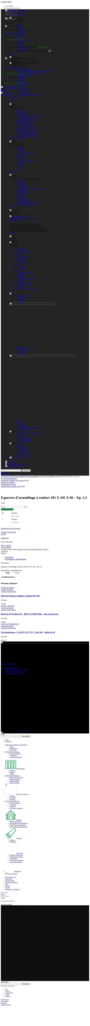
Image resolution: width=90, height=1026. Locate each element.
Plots (20, 436)
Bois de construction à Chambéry (16, 670)
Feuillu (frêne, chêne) (25, 75)
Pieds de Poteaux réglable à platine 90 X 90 (20, 596)
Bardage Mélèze (14, 781)
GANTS (17, 270)
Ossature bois (23, 187)
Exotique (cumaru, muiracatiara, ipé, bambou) (34, 71)
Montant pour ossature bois (18, 825)
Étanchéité (17, 155)
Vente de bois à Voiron (13, 671)
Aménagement (15, 97)
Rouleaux (21, 298)
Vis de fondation (24, 89)
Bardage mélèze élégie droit (28, 134)
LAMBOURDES (20, 77)
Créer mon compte (6, 887)
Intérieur (21, 149)
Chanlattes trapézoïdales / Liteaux (30, 189)
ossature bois (9, 975)
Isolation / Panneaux (17, 138)
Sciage (20, 183)
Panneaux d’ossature (16, 821)
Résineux (21, 79)
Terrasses (13, 54)
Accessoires (14, 290)
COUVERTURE (20, 191)
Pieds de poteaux (24, 451)
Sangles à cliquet (24, 284)
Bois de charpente (20, 181)
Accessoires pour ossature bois (19, 827)
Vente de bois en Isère (8, 664)
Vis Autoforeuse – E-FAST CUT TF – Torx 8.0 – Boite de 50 (28, 632)
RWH (20, 169)
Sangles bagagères (24, 282)
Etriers (20, 453)
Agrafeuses (22, 262)
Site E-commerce (25, 731)
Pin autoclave (23, 32)
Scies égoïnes (23, 250)
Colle (20, 352)
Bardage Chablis (15, 782)
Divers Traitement (24, 430)
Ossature (17, 38)
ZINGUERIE (19, 197)
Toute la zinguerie (24, 201)
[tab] (47, 557)
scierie (7, 977)
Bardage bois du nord (21, 122)
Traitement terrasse (24, 438)
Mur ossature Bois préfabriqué (19, 823)
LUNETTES (18, 276)
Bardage (12, 101)
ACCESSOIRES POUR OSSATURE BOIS (28, 231)
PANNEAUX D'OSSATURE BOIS (25, 224)
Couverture (13, 805)
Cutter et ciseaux (24, 252)
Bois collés (18, 46)
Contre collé (22, 50)
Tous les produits (17, 458)
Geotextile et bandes (25, 440)
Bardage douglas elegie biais (28, 120)
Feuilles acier (23, 193)
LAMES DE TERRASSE (23, 69)
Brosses (21, 302)
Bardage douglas (20, 114)
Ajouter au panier (7, 509)
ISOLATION (18, 147)
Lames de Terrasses (15, 753)
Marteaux (21, 260)
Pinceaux (21, 300)
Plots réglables (23, 85)
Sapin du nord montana (26, 124)
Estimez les (5, 538)
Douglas (21, 28)
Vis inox (21, 91)
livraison (8, 979)
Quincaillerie (18, 446)
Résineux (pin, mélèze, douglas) (29, 73)
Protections (13, 842)
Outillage (13, 233)
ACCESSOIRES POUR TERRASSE (27, 434)
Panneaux (17, 163)
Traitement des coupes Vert (10, 486)
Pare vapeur (22, 159)
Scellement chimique (25, 350)
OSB (20, 167)
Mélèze (20, 30)
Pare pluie (21, 157)
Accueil (4, 477)
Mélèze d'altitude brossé (26, 136)
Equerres (21, 266)
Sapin (20, 26)
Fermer (3, 534)
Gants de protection (25, 272)
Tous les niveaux (24, 256)
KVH (20, 52)
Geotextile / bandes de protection (29, 95)
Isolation (12, 796)
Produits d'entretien (25, 93)
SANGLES (18, 280)
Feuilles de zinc (23, 199)
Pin (19, 44)
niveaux (17, 254)
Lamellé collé (23, 48)
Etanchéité (13, 797)
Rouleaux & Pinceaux (16, 845)
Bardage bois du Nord (16, 777)
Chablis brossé (23, 112)
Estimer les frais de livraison (10, 528)
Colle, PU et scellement (16, 850)
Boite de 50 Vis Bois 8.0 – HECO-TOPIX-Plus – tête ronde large (29, 614)
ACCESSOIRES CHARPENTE (25, 203)
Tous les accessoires (21, 83)
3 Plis (20, 165)
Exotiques (21, 81)
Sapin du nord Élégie (25, 126)
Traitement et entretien (16, 847)
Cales (20, 87)
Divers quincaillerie (25, 455)
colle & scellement (20, 348)
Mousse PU (22, 354)
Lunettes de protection (26, 278)
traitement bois (19, 422)
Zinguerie (12, 806)
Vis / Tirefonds (23, 448)
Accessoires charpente (16, 808)
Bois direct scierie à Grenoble (15, 673)
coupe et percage (20, 248)
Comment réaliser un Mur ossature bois (23, 218)
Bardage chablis (19, 110)
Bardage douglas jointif (26, 118)
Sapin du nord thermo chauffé (28, 128)
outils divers (18, 258)
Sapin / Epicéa (23, 40)
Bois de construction (17, 14)
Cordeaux (21, 268)
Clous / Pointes (23, 450)
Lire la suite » (14, 220)
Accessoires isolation (25, 153)
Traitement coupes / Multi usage (29, 428)
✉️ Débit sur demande (9, 87)
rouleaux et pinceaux (21, 296)
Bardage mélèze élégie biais (28, 132)
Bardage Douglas (15, 779)
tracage (16, 264)
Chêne (20, 34)
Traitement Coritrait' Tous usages (12, 480)
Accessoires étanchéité (26, 161)
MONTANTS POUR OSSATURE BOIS (27, 228)
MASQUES (18, 286)
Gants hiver (22, 274)
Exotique (21, 36)
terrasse (7, 974)
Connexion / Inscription (12, 872)
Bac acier (21, 195)
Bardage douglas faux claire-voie (29, 116)
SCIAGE (17, 24)
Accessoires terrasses (16, 757)
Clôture (12, 774)
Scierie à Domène (11, 668)
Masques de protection (26, 288)
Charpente (13, 171)
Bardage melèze (19, 130)
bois (6, 972)
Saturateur (21, 426)
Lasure (20, 424)
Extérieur (21, 151)
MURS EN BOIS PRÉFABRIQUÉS (25, 226)
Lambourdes (13, 755)
